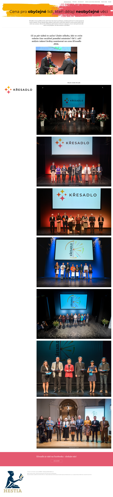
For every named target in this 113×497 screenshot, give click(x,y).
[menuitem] (68, 2)
